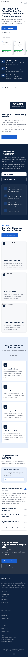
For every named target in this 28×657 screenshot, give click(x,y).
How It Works (4, 32)
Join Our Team (5, 618)
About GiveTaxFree (6, 610)
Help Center (4, 628)
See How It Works (8, 137)
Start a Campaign (8, 28)
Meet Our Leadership (9, 179)
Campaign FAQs (5, 631)
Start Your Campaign (9, 235)
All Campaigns (4, 597)
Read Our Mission (8, 174)
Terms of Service (18, 650)
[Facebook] (14, 654)
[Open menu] (25, 3)
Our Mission (4, 612)
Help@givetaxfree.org (6, 641)
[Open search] (22, 3)
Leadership (4, 615)
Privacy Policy (9, 650)
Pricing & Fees (5, 602)
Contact (3, 621)
